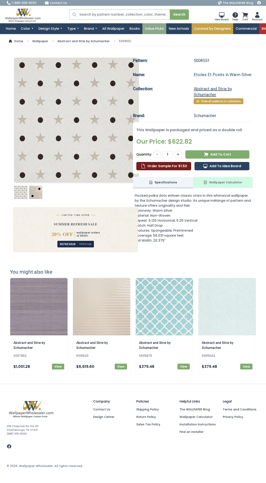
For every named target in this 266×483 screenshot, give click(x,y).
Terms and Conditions (239, 409)
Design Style (48, 28)
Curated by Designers (212, 28)
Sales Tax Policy (148, 424)
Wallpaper (40, 41)
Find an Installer (192, 432)
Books (134, 28)
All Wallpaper (113, 28)
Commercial (246, 28)
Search (179, 14)
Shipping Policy (147, 409)
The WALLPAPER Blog (238, 3)
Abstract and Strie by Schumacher (83, 41)
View (58, 366)
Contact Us (58, 3)
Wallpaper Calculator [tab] (225, 182)
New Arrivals (179, 28)
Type (71, 28)
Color (25, 28)
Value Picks (154, 28)
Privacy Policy (233, 417)
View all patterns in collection (221, 101)
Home (11, 28)
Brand (89, 28)
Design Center (104, 417)
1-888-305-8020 (24, 3)
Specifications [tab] (166, 182)
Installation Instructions (198, 424)
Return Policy (146, 417)
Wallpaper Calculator (196, 417)
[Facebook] (259, 3)
